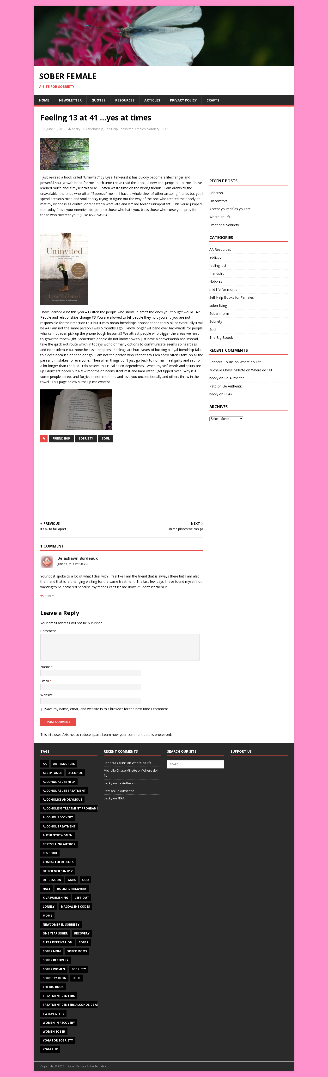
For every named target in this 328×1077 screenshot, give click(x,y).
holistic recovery (72, 889)
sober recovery (55, 960)
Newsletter (70, 100)
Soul (106, 438)
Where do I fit (220, 216)
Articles (152, 100)
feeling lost (217, 265)
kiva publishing (55, 898)
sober (83, 942)
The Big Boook (221, 337)
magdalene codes (75, 906)
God (85, 880)
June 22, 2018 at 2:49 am (72, 564)
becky (76, 129)
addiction (216, 257)
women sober (54, 1031)
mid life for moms (223, 289)
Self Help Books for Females (125, 129)
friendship (95, 129)
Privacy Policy (183, 100)
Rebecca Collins (221, 362)
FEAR (228, 394)
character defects (58, 862)
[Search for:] (195, 764)
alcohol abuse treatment (64, 791)
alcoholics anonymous (62, 799)
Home (44, 100)
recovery (82, 933)
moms (47, 916)
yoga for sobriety (58, 1040)
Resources (124, 100)
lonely (49, 906)
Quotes (98, 100)
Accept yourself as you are (230, 209)
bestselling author (59, 844)
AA (45, 764)
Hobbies (215, 281)
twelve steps (53, 1014)
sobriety (86, 438)
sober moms (77, 951)
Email (45, 681)
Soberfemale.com (99, 1066)
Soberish (216, 192)
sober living (218, 305)
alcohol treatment (59, 826)
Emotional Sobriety (224, 225)
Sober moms (219, 313)
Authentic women (58, 835)
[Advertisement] (121, 482)
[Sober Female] (164, 63)
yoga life (50, 1049)
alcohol (75, 773)
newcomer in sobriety (61, 924)
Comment (48, 631)
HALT (46, 889)
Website (46, 695)
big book (50, 853)
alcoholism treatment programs (70, 808)
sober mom (52, 951)
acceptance (52, 773)
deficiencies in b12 (58, 871)
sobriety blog (54, 978)
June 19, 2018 (56, 129)
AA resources (64, 764)
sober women (54, 969)
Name (45, 667)
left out (82, 898)
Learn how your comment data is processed (136, 734)
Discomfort (218, 201)
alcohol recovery (58, 817)
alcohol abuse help (59, 782)
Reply (49, 596)
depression (52, 880)
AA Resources (220, 249)
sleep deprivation (57, 942)
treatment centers (59, 996)
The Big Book (53, 987)
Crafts (213, 100)
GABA (72, 880)
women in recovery (59, 1023)
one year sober (55, 933)
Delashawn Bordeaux (77, 558)
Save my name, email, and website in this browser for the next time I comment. (107, 709)
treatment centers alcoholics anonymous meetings (87, 1005)
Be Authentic (234, 378)
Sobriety (153, 129)
